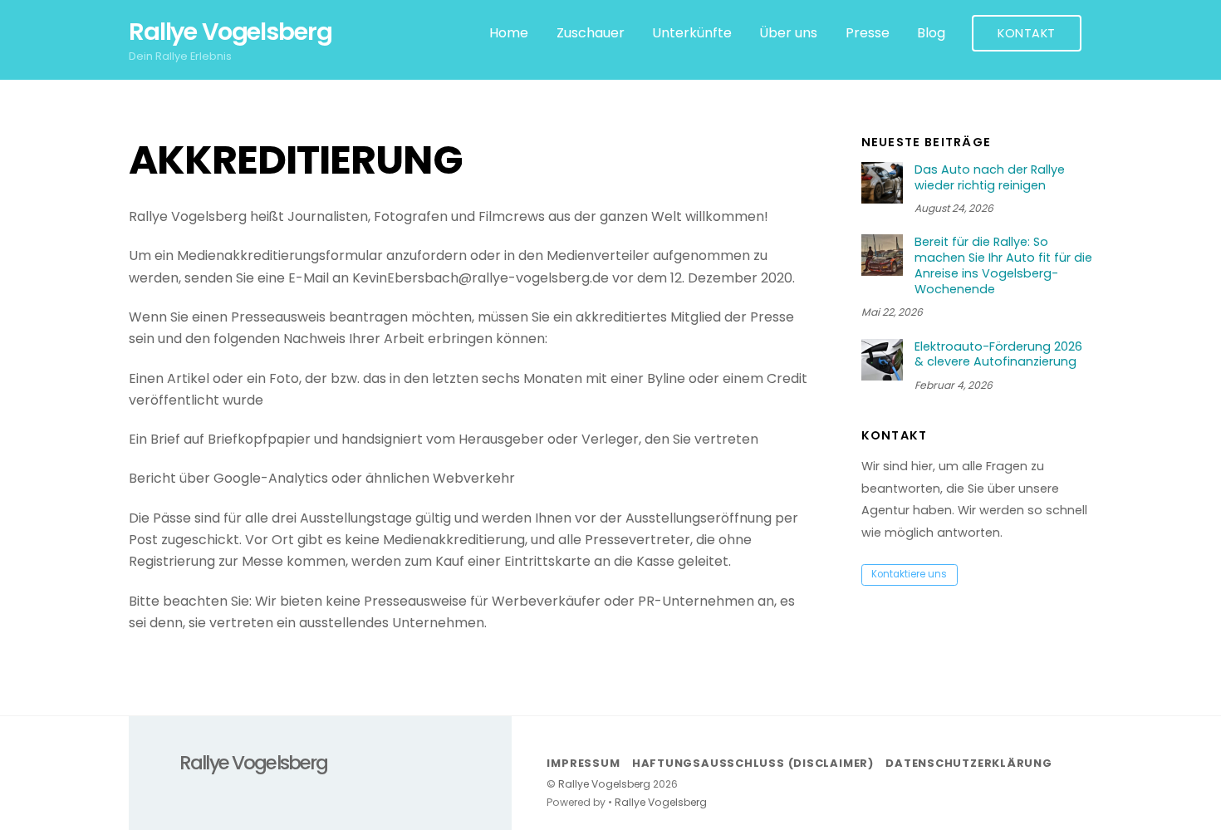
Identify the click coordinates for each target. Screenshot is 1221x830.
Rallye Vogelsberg (604, 784)
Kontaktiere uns (909, 574)
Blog (931, 32)
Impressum (583, 763)
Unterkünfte (692, 32)
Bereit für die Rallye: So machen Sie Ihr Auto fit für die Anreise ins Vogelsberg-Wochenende (1003, 265)
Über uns (788, 32)
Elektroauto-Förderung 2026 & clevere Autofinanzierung (998, 354)
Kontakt (1027, 33)
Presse (868, 32)
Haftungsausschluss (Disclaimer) (753, 763)
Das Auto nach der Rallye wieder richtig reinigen (990, 177)
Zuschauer (591, 32)
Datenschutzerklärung (968, 763)
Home (508, 32)
